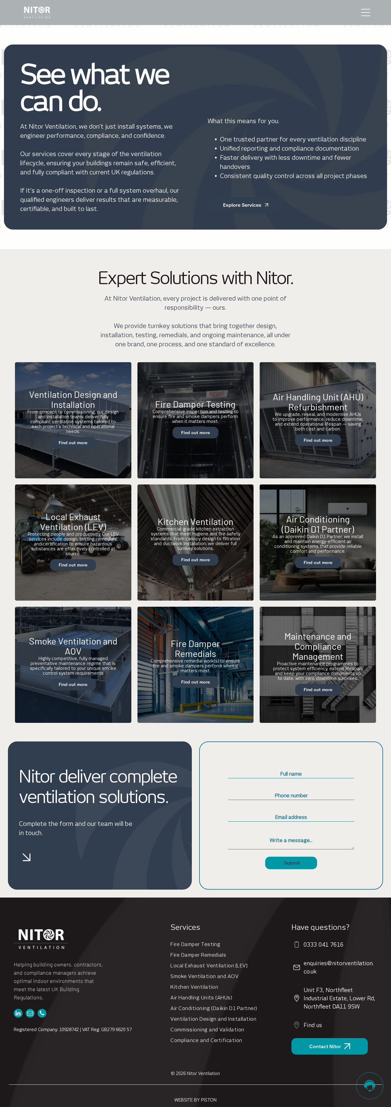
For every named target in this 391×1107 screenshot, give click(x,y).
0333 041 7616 (324, 944)
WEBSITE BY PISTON (195, 1100)
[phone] (42, 1014)
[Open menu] (365, 12)
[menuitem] (226, 944)
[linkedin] (18, 1014)
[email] (30, 1014)
